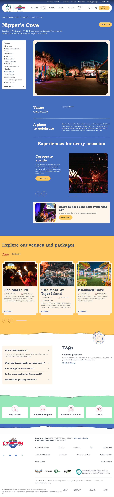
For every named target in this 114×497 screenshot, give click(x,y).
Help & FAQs (105, 2)
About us (61, 447)
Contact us (77, 447)
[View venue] (20, 274)
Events (61, 8)
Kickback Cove (9, 59)
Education (81, 2)
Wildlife (52, 8)
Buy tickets (103, 8)
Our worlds (34, 8)
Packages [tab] (16, 254)
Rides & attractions (44, 8)
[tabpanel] (57, 292)
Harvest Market (9, 82)
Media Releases (106, 462)
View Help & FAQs (68, 363)
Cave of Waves (9, 74)
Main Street (8, 56)
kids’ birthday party (84, 126)
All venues (8, 46)
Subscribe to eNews (42, 447)
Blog (91, 447)
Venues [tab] (5, 254)
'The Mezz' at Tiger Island (13, 80)
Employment (107, 447)
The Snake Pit (9, 53)
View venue (8, 311)
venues (25, 17)
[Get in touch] (45, 212)
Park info (71, 8)
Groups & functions (69, 2)
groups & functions (10, 17)
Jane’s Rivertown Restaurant (10, 63)
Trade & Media (40, 462)
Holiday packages (92, 2)
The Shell (7, 69)
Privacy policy (105, 489)
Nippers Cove (9, 72)
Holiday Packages (106, 454)
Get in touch (105, 24)
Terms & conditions (92, 489)
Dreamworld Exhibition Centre (12, 50)
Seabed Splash (9, 77)
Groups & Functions (83, 454)
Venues (7, 43)
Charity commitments (42, 454)
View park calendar (81, 438)
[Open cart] (92, 8)
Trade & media (65, 489)
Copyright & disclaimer (77, 489)
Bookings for (9, 86)
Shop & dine (80, 8)
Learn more (42, 178)
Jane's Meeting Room (11, 66)
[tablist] (57, 255)
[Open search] (89, 8)
